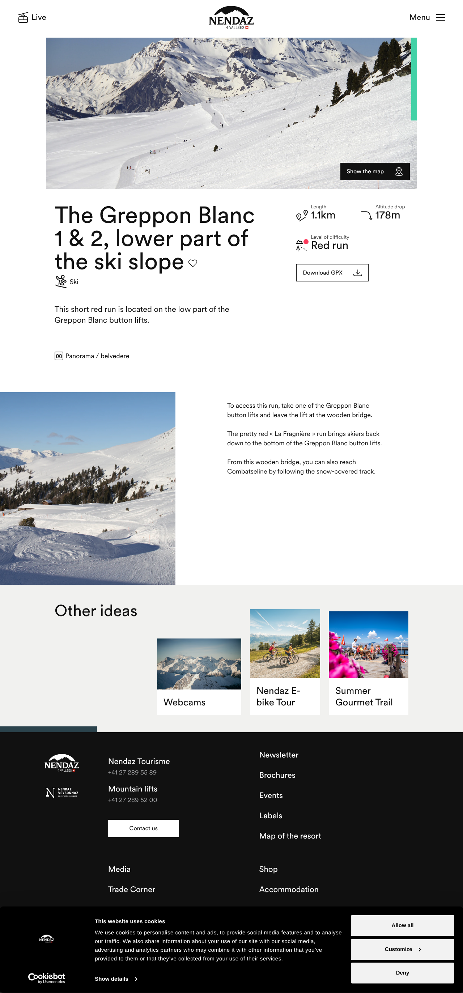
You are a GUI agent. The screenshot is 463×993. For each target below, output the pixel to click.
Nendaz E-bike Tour (278, 696)
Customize (398, 949)
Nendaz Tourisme (61, 763)
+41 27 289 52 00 (132, 799)
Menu (419, 17)
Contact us (143, 828)
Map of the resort (290, 836)
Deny (402, 973)
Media (119, 869)
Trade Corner (131, 889)
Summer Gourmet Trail (364, 696)
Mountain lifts (133, 789)
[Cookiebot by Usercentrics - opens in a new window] (46, 978)
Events (271, 795)
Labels (271, 816)
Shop (268, 869)
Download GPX (323, 272)
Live (38, 17)
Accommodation (289, 889)
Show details (111, 979)
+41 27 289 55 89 (132, 772)
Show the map (365, 171)
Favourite (192, 263)
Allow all (403, 925)
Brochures (277, 775)
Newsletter (279, 755)
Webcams (184, 702)
